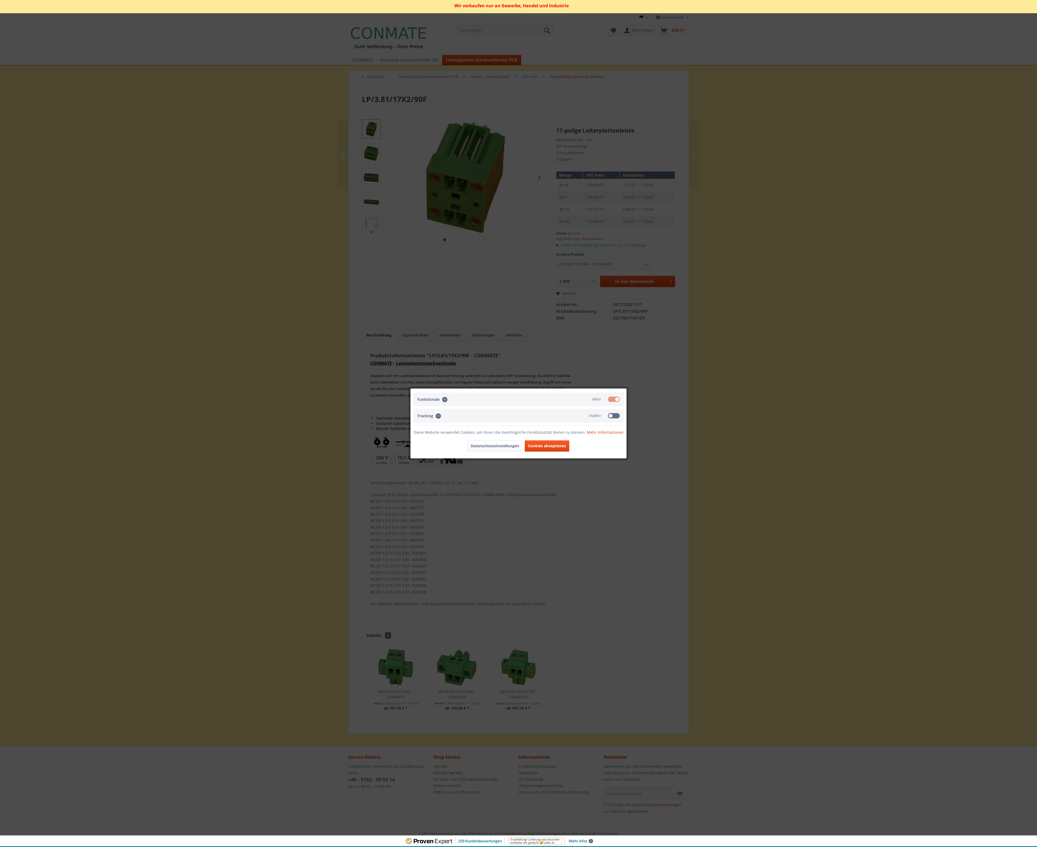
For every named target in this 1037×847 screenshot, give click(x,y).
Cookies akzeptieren (547, 446)
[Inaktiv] (614, 416)
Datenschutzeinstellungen (495, 446)
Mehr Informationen (605, 432)
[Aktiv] (614, 399)
